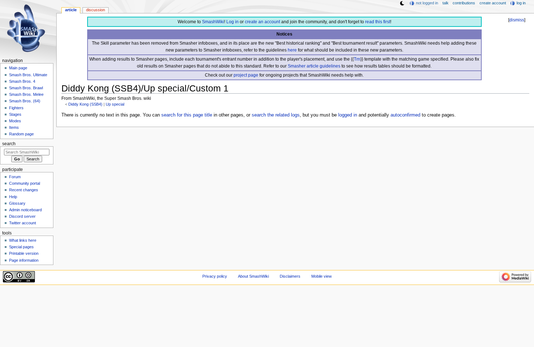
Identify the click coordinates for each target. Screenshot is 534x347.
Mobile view (321, 276)
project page (246, 75)
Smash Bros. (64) (24, 101)
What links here (22, 240)
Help (13, 197)
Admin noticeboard (25, 210)
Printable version (24, 253)
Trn (357, 59)
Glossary (17, 203)
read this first (377, 21)
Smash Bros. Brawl (26, 88)
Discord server (22, 216)
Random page (21, 134)
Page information (24, 260)
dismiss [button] (516, 20)
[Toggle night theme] (402, 3)
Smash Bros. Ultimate (28, 75)
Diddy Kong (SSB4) (85, 104)
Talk (445, 3)
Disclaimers (290, 276)
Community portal (24, 183)
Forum (15, 177)
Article (71, 10)
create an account (262, 21)
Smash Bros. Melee (26, 94)
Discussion (95, 10)
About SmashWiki (253, 276)
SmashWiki (213, 21)
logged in (347, 115)
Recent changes (23, 190)
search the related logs (276, 115)
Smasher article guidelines (314, 66)
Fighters (16, 108)
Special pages (21, 247)
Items (14, 127)
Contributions (464, 3)
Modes (15, 121)
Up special (115, 104)
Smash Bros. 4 (22, 81)
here (292, 50)
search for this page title (186, 115)
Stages (15, 114)
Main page (18, 68)
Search (9, 144)
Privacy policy (214, 276)
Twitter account (22, 223)
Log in (232, 21)
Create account (493, 3)
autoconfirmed (405, 115)
